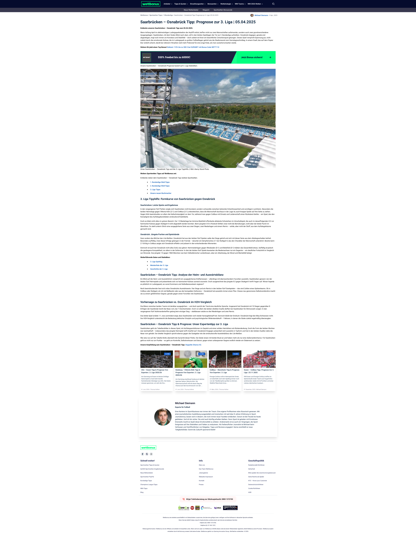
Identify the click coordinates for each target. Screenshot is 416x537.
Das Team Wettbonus (206, 469)
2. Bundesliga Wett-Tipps (160, 186)
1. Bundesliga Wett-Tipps (160, 182)
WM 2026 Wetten (254, 4)
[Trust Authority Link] (206, 508)
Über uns (202, 465)
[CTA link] (147, 57)
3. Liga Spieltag (156, 261)
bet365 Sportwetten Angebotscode (152, 469)
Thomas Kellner (155, 389)
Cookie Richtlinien (254, 488)
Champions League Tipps (148, 485)
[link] (178, 57)
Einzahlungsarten (197, 4)
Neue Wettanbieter (191, 10)
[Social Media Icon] (142, 454)
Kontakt (201, 481)
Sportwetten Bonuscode (223, 10)
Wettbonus (144, 15)
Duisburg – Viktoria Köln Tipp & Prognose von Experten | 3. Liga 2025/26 (188, 372)
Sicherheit (251, 469)
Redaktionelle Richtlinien (256, 465)
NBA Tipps (143, 488)
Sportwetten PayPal (147, 477)
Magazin (206, 10)
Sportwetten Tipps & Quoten (149, 465)
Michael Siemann (261, 15)
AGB (249, 492)
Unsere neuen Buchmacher (160, 193)
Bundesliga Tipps (146, 481)
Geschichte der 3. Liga (159, 269)
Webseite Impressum (206, 477)
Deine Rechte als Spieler (256, 477)
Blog (141, 492)
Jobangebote (203, 473)
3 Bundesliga (168, 15)
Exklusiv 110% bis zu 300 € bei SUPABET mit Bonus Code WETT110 (193, 47)
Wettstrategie (225, 4)
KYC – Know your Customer (257, 481)
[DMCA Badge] (183, 508)
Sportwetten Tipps (156, 15)
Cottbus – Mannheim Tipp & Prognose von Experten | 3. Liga (224, 371)
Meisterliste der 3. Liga (159, 265)
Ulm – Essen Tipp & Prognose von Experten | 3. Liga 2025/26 (154, 371)
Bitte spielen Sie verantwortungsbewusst (262, 473)
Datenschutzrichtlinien (255, 485)
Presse (201, 485)
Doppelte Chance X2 (193, 345)
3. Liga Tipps (155, 189)
